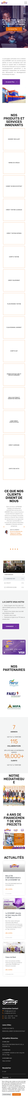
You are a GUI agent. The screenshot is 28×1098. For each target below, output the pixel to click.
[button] (10, 549)
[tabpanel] (14, 566)
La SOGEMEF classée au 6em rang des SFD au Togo (13, 915)
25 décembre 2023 (7, 1058)
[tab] (14, 579)
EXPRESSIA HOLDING (11, 587)
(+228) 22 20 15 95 (10, 1013)
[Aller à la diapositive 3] (9, 846)
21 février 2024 (6, 1050)
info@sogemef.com (10, 1011)
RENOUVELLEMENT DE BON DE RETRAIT (13, 1031)
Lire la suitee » (9, 889)
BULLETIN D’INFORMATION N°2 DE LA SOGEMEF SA (13, 878)
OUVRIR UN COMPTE (8, 1028)
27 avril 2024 (5, 1041)
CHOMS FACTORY (10, 578)
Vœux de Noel (10, 957)
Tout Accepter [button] (16, 1094)
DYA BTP (8, 583)
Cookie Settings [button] (6, 1094)
